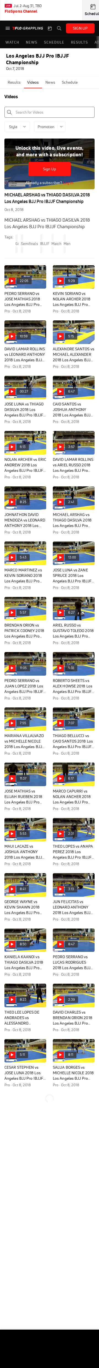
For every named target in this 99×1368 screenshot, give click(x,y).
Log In (67, 182)
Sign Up (49, 169)
